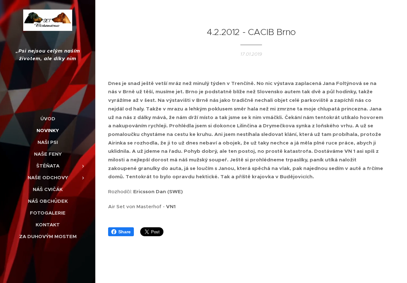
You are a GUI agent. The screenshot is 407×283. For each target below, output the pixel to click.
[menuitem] (47, 118)
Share (124, 231)
